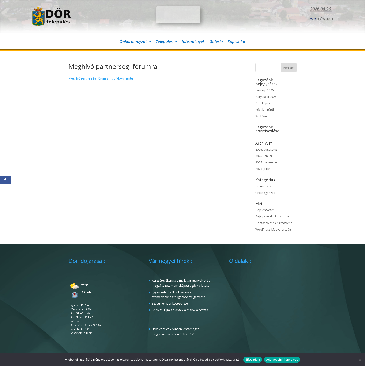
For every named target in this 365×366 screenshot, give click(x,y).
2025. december (266, 162)
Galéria (216, 42)
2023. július (263, 169)
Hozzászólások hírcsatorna (273, 223)
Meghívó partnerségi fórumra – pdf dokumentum (102, 78)
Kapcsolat (236, 42)
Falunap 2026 (264, 90)
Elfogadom (252, 359)
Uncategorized (265, 193)
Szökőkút (261, 116)
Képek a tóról (264, 110)
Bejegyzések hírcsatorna (272, 216)
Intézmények (193, 42)
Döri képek (262, 103)
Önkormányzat (133, 42)
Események (263, 186)
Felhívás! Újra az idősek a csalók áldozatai (180, 310)
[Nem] (360, 360)
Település (164, 42)
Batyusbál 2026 (265, 97)
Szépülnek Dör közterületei (170, 303)
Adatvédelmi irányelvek (282, 359)
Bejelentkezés (265, 210)
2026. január (263, 156)
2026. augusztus (266, 149)
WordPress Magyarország (273, 229)
